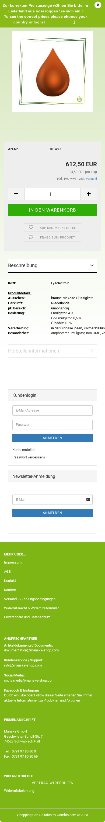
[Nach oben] (90, 814)
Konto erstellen (23, 450)
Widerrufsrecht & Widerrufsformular (31, 608)
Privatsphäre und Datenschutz (27, 617)
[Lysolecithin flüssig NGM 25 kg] (52, 71)
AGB (7, 571)
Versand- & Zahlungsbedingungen (29, 599)
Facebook (11, 690)
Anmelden (52, 438)
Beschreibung (22, 265)
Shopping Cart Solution (34, 815)
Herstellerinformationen (33, 351)
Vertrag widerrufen (53, 783)
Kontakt (10, 581)
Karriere (10, 590)
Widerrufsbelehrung (19, 791)
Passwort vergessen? (28, 457)
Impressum (13, 562)
